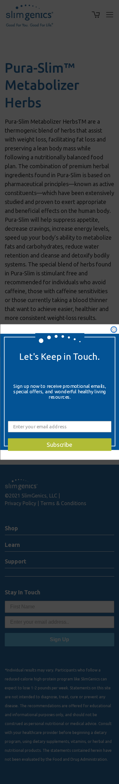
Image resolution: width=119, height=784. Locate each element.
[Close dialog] (114, 330)
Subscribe (60, 444)
